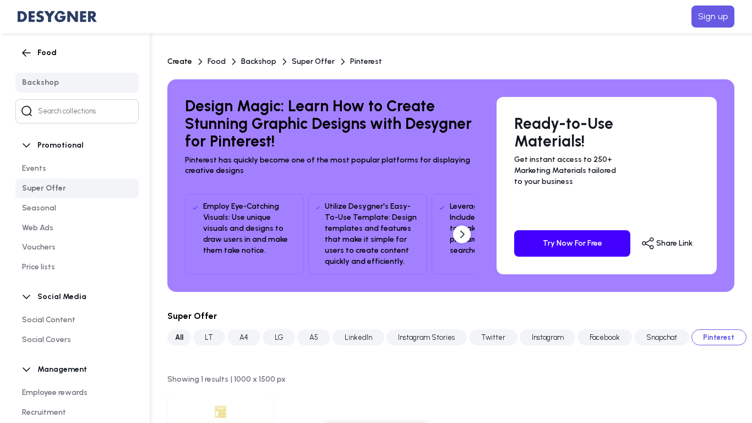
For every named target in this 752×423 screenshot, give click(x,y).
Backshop (258, 61)
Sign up (713, 16)
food (217, 61)
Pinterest (366, 61)
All (179, 337)
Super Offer (313, 61)
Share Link (674, 242)
